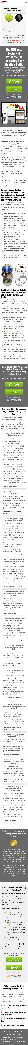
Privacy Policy (20, 1031)
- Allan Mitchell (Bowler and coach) (12, 640)
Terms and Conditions (15, 1034)
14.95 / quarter (14, 81)
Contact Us (9, 1031)
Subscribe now (7, 23)
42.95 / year (14, 89)
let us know (21, 855)
